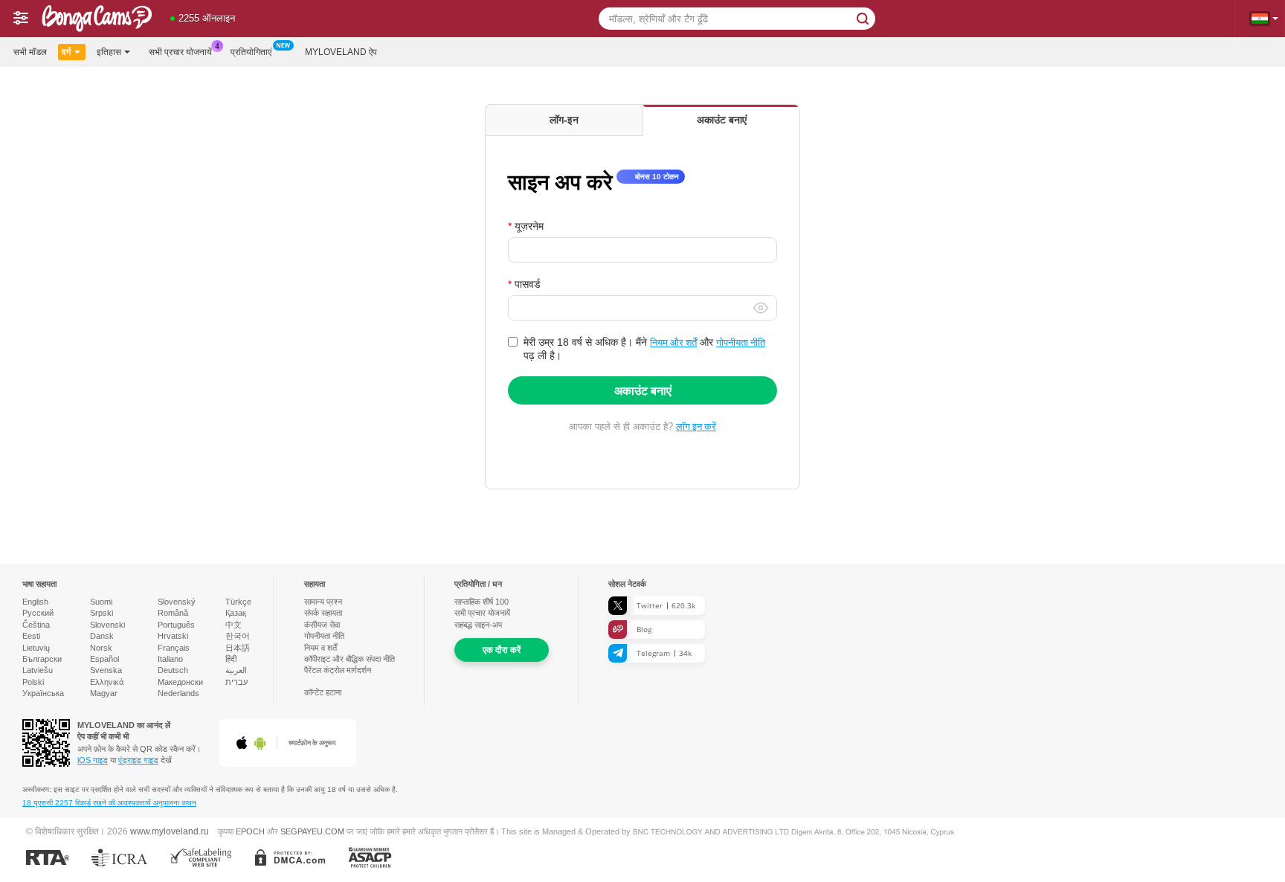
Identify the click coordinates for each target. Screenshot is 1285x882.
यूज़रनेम (529, 226)
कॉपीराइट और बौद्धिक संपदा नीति (349, 658)
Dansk (102, 635)
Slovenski (107, 624)
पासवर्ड (528, 284)
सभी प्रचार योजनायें (180, 52)
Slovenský (177, 601)
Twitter (666, 605)
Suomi (101, 601)
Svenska (106, 670)
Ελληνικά (106, 681)
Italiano (170, 658)
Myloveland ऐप (341, 52)
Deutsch (173, 670)
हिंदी (230, 658)
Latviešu (37, 670)
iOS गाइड (92, 760)
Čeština (36, 624)
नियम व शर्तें (320, 647)
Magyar (103, 693)
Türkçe (238, 601)
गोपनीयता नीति (740, 342)
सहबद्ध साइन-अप (478, 624)
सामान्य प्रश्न (323, 601)
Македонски (180, 681)
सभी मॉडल (30, 52)
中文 (233, 624)
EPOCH (250, 831)
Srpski (101, 612)
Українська (43, 693)
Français (174, 647)
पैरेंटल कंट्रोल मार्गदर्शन (337, 670)
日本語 (237, 647)
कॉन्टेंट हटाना (322, 692)
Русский (38, 612)
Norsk (101, 647)
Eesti (31, 635)
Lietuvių (36, 647)
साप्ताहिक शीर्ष (481, 601)
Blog (644, 629)
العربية (236, 670)
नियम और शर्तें (673, 342)
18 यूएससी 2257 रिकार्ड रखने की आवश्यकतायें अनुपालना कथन (109, 803)
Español (104, 658)
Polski (33, 681)
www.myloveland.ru (169, 831)
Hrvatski (173, 635)
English (35, 601)
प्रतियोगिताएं (251, 52)
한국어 (237, 635)
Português (176, 624)
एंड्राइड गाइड (138, 760)
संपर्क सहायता (323, 612)
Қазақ (235, 612)
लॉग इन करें (696, 426)
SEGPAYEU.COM (312, 831)
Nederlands (178, 693)
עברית (236, 681)
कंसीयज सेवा (322, 624)
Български (42, 658)
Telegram (664, 653)
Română (173, 612)
